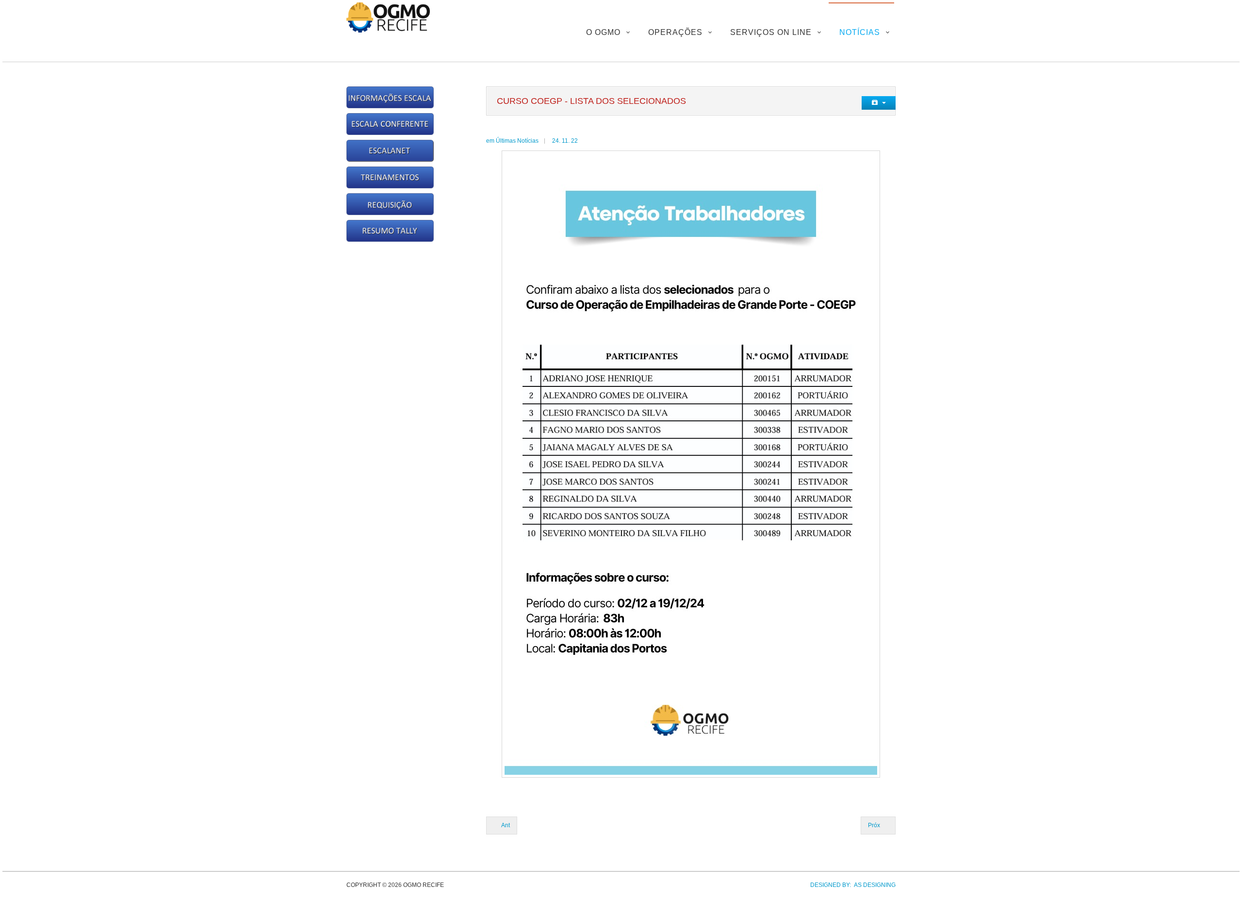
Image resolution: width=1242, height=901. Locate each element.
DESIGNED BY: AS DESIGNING (850, 885)
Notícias (859, 32)
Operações (675, 32)
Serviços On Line (771, 32)
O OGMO (603, 32)
